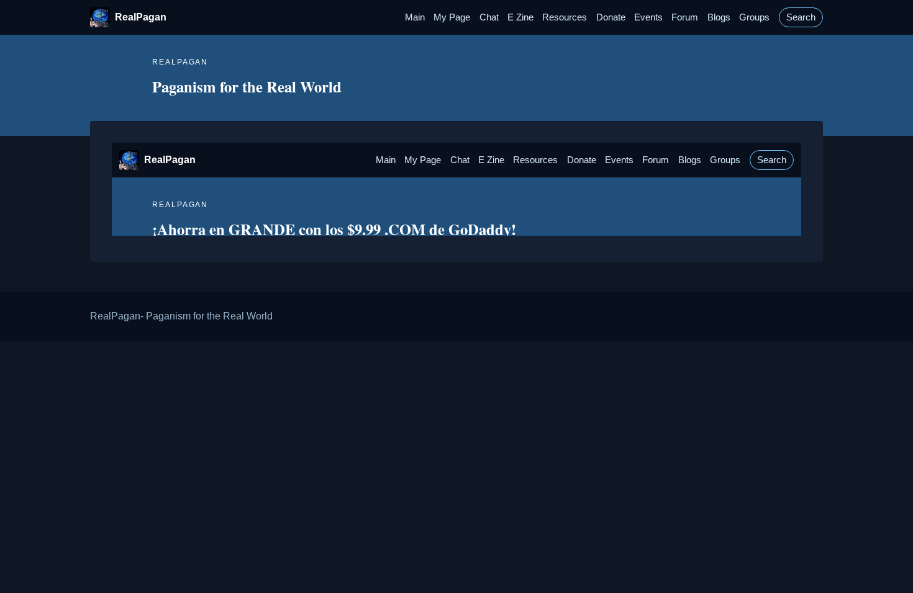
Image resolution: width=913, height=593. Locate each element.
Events (648, 17)
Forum (684, 17)
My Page (452, 17)
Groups (754, 17)
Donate (610, 17)
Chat (489, 17)
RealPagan (140, 17)
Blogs (718, 17)
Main (415, 17)
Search (800, 17)
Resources (564, 17)
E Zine (520, 17)
